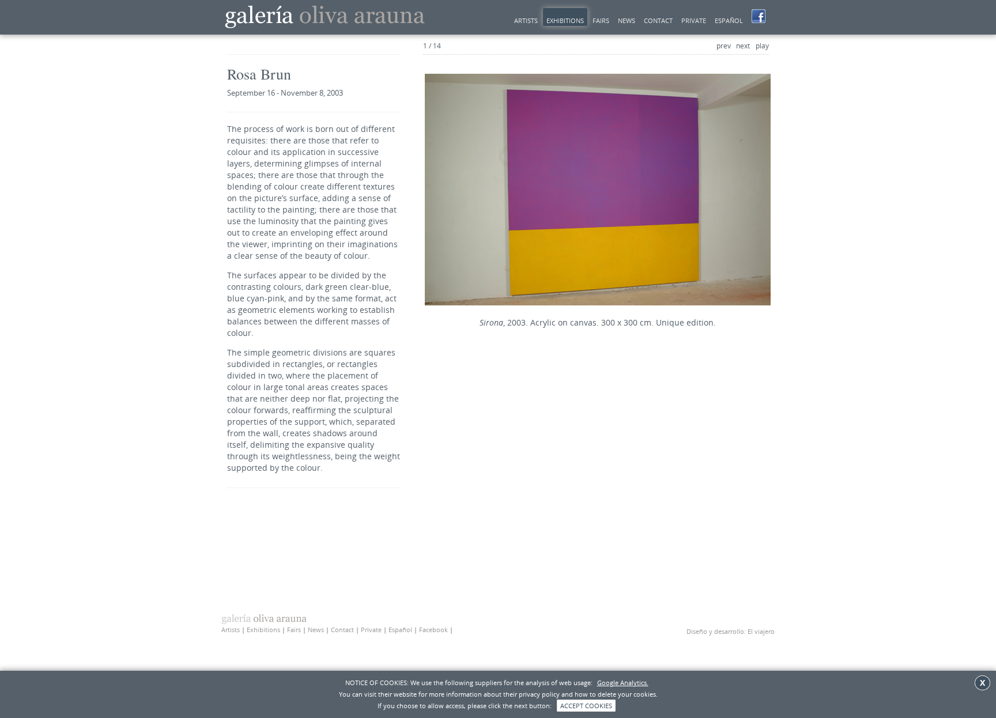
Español (729, 20)
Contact (658, 20)
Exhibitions (565, 20)
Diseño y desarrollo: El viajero (730, 631)
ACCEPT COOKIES (586, 705)
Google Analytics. (622, 682)
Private (693, 20)
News (626, 20)
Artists (526, 20)
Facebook (433, 629)
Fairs (601, 20)
